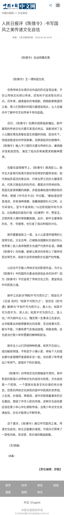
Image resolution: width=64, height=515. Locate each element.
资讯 (40, 485)
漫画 (8, 492)
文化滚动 (22, 13)
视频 (24, 492)
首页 (8, 485)
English (35, 502)
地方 (40, 492)
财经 (56, 485)
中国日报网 (8, 13)
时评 (24, 485)
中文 (26, 502)
